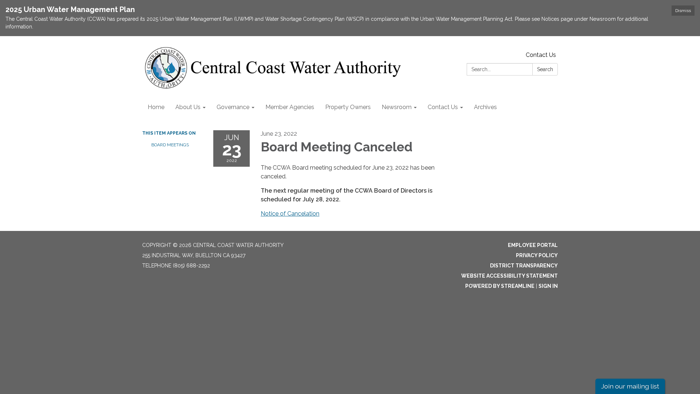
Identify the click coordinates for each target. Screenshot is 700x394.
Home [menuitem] (156, 107)
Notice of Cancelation (290, 213)
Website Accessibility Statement (509, 276)
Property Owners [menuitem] (348, 107)
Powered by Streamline (499, 286)
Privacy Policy (537, 255)
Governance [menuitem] (233, 107)
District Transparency (524, 266)
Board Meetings (170, 144)
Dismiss (683, 10)
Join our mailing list (630, 386)
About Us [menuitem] (188, 107)
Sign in (548, 286)
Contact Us (541, 54)
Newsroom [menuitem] (397, 107)
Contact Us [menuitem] (443, 107)
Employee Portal (533, 245)
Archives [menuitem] (485, 107)
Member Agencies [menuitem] (289, 107)
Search (545, 69)
